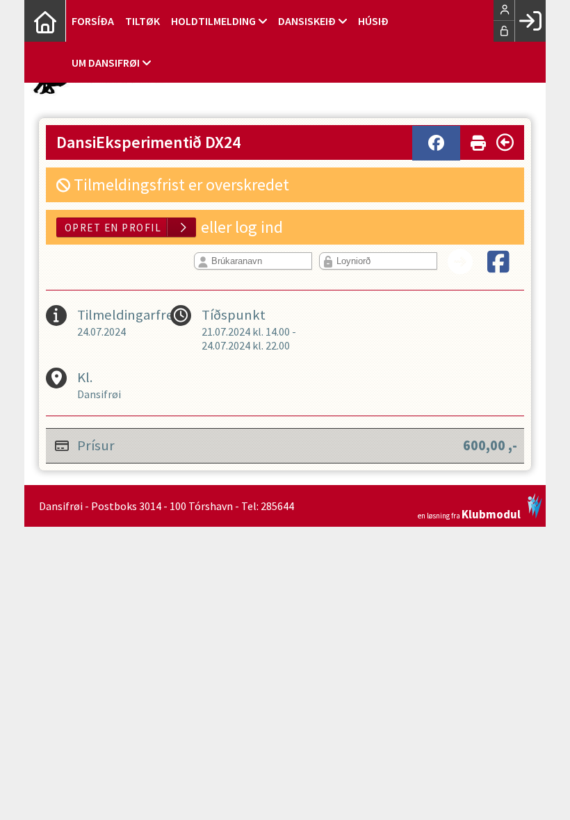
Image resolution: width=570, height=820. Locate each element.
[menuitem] (45, 21)
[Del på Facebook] (436, 143)
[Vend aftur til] (505, 142)
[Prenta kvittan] (478, 140)
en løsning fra (469, 513)
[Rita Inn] (530, 21)
